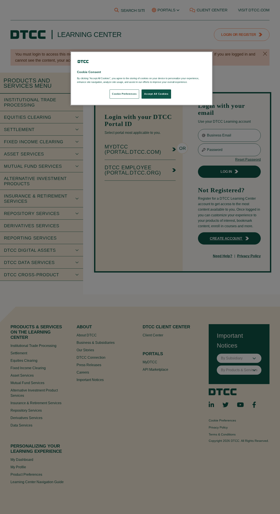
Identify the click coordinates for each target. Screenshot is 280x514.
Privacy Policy (197, 82)
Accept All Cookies (156, 94)
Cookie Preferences (124, 94)
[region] (141, 78)
